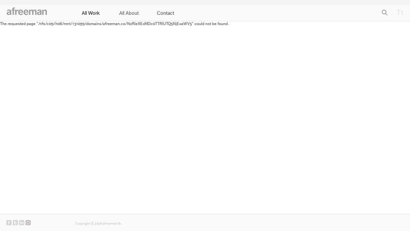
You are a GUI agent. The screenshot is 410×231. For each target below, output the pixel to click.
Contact (165, 13)
